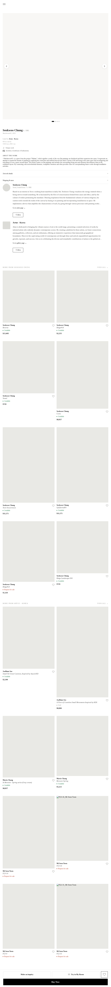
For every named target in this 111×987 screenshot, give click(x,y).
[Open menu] (4, 4)
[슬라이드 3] (57, 121)
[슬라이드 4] (58, 121)
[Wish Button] (104, 974)
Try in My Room (77, 974)
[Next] (104, 66)
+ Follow (18, 215)
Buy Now (55, 982)
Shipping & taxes (55, 180)
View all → (102, 267)
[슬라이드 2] (55, 121)
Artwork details (55, 173)
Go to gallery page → (20, 243)
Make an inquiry (27, 974)
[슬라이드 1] (53, 121)
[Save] (53, 325)
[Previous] (6, 66)
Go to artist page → (19, 208)
